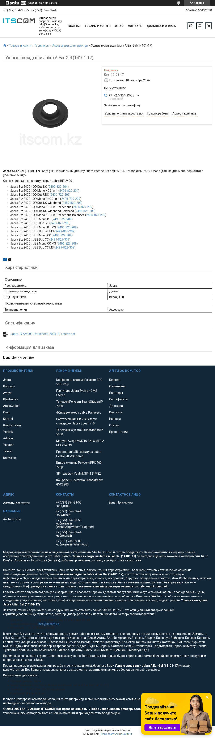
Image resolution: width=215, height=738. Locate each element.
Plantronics (10, 399)
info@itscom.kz (48, 624)
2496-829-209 (62, 219)
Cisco (6, 412)
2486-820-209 (82, 207)
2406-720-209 (70, 198)
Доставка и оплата (161, 25)
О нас (119, 25)
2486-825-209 (95, 215)
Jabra (7, 379)
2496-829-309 (62, 235)
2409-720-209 (60, 194)
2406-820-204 (68, 190)
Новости (115, 418)
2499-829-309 (59, 239)
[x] (9, 260)
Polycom (9, 386)
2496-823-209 (67, 227)
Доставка (116, 405)
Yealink (8, 431)
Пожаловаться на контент (116, 734)
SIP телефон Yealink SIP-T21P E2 (78, 473)
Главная (74, 25)
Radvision (9, 457)
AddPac (8, 438)
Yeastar (8, 444)
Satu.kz (126, 730)
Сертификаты (118, 399)
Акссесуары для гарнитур (70, 45)
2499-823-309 (64, 247)
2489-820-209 (72, 202)
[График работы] (190, 25)
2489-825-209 (85, 211)
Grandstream (12, 425)
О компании (117, 386)
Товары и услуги (98, 25)
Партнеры (116, 392)
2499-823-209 (64, 231)
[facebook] (5, 260)
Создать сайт (36, 2)
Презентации (118, 431)
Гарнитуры (42, 45)
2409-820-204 (58, 186)
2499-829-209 (59, 223)
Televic (7, 451)
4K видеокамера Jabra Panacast (78, 412)
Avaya (7, 392)
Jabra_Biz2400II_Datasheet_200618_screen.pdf (42, 334)
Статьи (114, 425)
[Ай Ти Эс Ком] (19, 25)
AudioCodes (11, 405)
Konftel (8, 418)
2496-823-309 (67, 243)
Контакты (134, 25)
